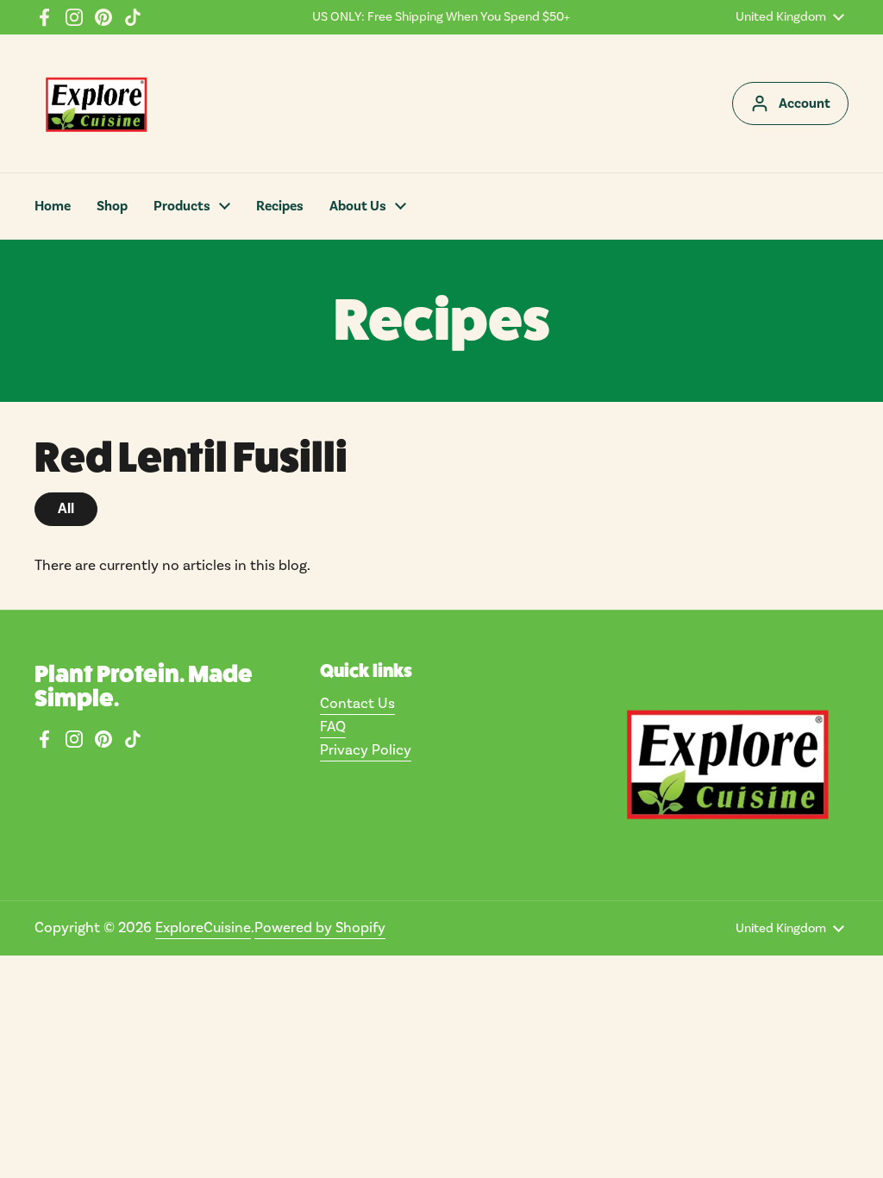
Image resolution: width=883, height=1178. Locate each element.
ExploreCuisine (203, 927)
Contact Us (357, 703)
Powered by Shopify (319, 927)
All (66, 508)
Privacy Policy (365, 750)
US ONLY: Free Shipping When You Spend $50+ (441, 17)
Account (804, 103)
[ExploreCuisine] (95, 103)
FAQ (333, 726)
